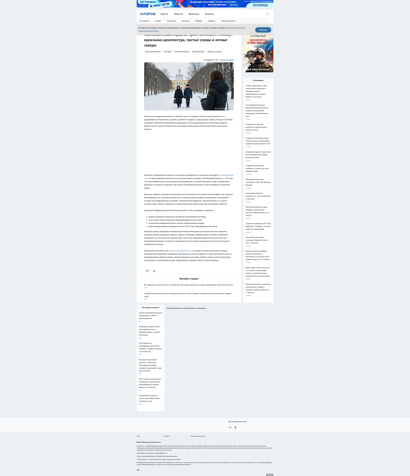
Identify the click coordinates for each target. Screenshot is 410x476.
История (167, 51)
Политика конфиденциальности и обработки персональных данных (157, 456)
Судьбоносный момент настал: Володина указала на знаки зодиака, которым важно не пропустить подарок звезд (187, 296)
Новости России (182, 51)
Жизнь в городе (215, 51)
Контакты (167, 436)
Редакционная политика (198, 436)
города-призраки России (180, 250)
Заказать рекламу (228, 21)
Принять (263, 30)
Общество (178, 14)
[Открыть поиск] (267, 14)
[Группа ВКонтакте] (230, 427)
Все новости (144, 21)
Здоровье (211, 21)
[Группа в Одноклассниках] (235, 427)
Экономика (171, 21)
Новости (164, 14)
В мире (158, 21)
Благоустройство (153, 51)
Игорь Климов (227, 60)
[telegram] (155, 270)
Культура (185, 21)
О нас (138, 436)
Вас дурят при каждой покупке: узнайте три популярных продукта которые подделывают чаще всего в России (188, 286)
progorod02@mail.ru (161, 453)
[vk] (147, 270)
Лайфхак (198, 21)
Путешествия (198, 51)
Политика (209, 14)
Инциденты (194, 14)
